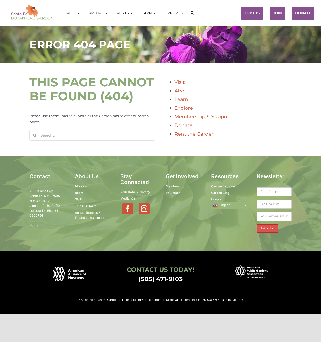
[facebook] (127, 208)
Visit (179, 82)
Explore (183, 108)
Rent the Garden (194, 134)
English (224, 205)
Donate (183, 125)
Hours (33, 225)
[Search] (192, 13)
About (182, 91)
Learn (181, 99)
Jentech (238, 299)
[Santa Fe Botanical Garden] (32, 6)
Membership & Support (202, 117)
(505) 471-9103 (160, 279)
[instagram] (144, 208)
